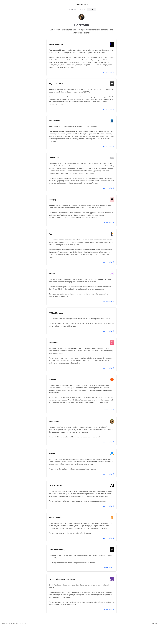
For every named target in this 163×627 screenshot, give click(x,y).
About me (72, 9)
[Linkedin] (153, 623)
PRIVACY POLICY (24, 623)
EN (17, 623)
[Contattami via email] (156, 623)
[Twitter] (160, 624)
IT (14, 623)
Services (82, 9)
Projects (91, 9)
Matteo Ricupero (81, 4)
